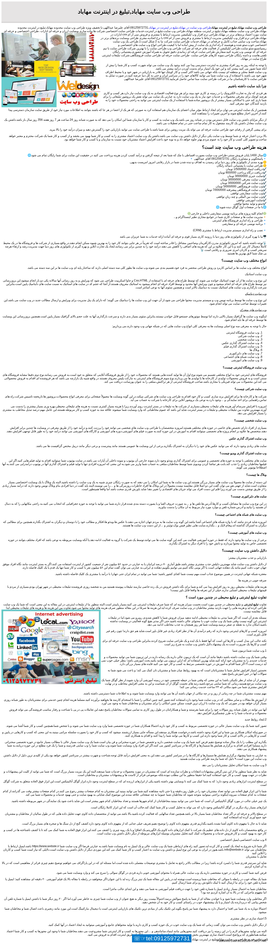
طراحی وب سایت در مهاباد (195, 27)
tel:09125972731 (168, 938)
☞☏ (161, 938)
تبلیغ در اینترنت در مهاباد (163, 27)
